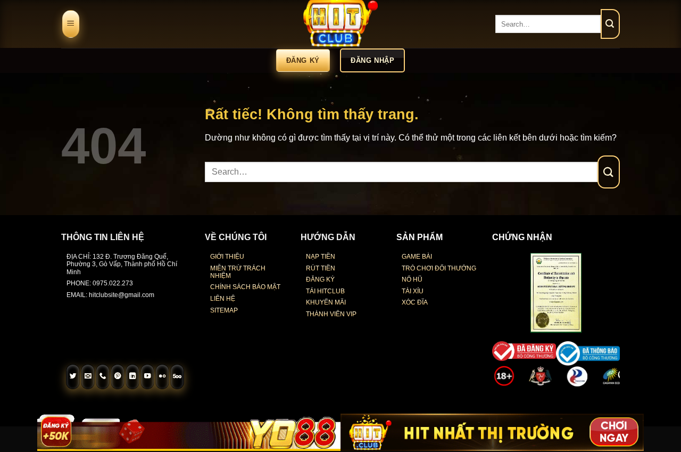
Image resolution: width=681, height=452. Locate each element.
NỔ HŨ (412, 279)
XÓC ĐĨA (415, 302)
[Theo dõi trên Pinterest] (117, 376)
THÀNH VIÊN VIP (331, 314)
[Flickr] (162, 376)
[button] (70, 24)
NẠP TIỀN (320, 256)
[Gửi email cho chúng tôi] (88, 376)
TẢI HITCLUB (325, 291)
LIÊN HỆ (222, 298)
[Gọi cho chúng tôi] (103, 376)
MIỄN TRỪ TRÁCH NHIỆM (237, 272)
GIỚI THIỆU (227, 256)
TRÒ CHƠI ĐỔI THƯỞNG (439, 268)
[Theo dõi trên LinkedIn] (132, 376)
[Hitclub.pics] (340, 24)
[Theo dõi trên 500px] (177, 376)
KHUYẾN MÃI (326, 302)
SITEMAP (224, 310)
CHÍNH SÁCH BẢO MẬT (245, 287)
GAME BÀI (417, 256)
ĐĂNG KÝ (320, 279)
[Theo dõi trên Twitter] (73, 376)
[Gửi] (610, 24)
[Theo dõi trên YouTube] (147, 376)
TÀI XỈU (412, 291)
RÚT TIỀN (320, 268)
